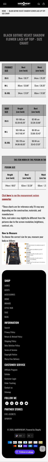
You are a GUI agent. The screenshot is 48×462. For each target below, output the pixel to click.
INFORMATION (11, 322)
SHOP (7, 280)
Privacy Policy (9, 332)
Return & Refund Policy (13, 336)
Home (4, 10)
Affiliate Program (10, 369)
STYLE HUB (8, 307)
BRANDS (7, 303)
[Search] (38, 3)
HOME (6, 299)
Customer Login (10, 378)
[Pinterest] (16, 403)
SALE (6, 312)
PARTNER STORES (13, 409)
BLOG (6, 316)
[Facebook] (6, 403)
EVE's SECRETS (10, 414)
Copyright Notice (10, 354)
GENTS (7, 290)
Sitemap (7, 392)
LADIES (7, 285)
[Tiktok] (21, 403)
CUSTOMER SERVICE (14, 364)
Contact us (8, 387)
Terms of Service (10, 350)
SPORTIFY (8, 418)
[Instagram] (11, 403)
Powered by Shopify (33, 429)
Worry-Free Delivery (11, 358)
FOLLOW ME (10, 398)
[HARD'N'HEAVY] (24, 4)
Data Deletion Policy (12, 345)
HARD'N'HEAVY (19, 429)
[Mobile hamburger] (5, 4)
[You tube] (26, 403)
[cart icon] (43, 3)
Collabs (7, 374)
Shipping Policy (10, 341)
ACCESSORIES (9, 294)
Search (7, 327)
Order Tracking (10, 383)
